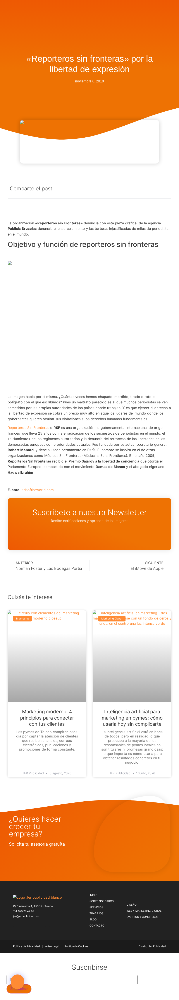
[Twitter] (22, 925)
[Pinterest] (29, 925)
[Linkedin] (44, 925)
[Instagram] (37, 925)
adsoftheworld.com (38, 490)
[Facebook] (15, 925)
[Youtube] (51, 925)
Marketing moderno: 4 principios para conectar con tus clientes (47, 718)
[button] (17, 981)
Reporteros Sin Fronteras (28, 427)
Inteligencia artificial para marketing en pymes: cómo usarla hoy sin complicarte (132, 718)
